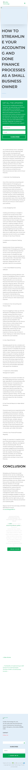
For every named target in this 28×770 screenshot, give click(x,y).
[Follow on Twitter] (9, 737)
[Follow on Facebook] (3, 737)
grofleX (18, 525)
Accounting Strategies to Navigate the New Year (14, 519)
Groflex (2, 93)
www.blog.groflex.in (9, 509)
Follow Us (5, 735)
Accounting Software (11, 525)
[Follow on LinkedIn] (6, 737)
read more (7, 581)
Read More (15, 549)
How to (5, 93)
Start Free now (14, 706)
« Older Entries (7, 657)
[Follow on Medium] (12, 737)
